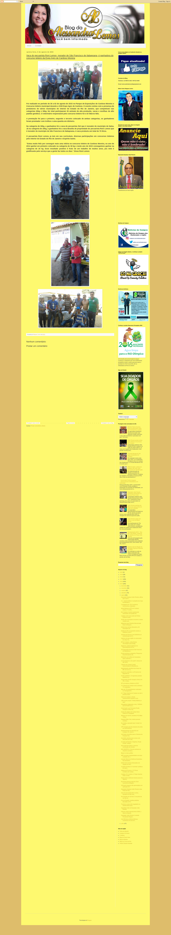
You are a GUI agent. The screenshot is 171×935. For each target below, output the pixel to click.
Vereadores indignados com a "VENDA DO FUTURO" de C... (131, 705)
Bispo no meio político (127, 753)
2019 (121, 574)
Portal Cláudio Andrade (126, 843)
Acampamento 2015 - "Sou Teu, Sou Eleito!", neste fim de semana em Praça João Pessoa (135, 534)
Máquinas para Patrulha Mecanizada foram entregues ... (131, 624)
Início (29, 46)
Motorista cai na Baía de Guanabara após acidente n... (131, 657)
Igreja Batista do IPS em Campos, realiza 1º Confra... (130, 609)
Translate (131, 419)
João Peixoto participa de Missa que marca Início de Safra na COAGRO (135, 507)
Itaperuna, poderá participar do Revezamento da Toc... (129, 646)
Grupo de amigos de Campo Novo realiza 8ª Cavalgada (130, 712)
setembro (124, 593)
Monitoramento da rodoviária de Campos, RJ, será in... (129, 731)
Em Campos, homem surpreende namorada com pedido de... (130, 612)
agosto (123, 595)
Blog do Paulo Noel (125, 837)
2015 (121, 583)
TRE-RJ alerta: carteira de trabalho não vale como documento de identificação (135, 468)
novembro (124, 588)
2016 (121, 581)
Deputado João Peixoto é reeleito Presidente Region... (130, 816)
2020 (121, 572)
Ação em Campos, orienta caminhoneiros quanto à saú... (130, 697)
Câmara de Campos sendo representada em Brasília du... (130, 665)
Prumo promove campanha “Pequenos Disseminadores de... (131, 654)
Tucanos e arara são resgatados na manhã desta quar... (130, 804)
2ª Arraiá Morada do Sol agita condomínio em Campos (134, 455)
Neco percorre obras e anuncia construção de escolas (129, 746)
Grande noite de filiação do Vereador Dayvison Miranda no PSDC (135, 548)
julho (122, 823)
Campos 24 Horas (124, 833)
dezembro (124, 586)
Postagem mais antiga (108, 423)
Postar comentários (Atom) (38, 426)
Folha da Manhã (124, 831)
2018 (121, 577)
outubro (123, 590)
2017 (121, 579)
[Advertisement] (70, 406)
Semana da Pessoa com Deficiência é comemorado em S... (131, 635)
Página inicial (70, 423)
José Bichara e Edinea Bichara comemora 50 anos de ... (129, 819)
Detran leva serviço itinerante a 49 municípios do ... (130, 627)
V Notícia (122, 835)
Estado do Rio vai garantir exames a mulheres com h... (131, 631)
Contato (38, 46)
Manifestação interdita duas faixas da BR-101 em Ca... (131, 669)
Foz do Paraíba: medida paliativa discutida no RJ (130, 801)
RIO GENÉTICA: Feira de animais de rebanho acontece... (131, 750)
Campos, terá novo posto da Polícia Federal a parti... (130, 616)
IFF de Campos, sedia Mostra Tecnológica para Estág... (129, 642)
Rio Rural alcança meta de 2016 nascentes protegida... (130, 782)
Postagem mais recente (33, 423)
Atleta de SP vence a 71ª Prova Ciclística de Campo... (129, 771)
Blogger (89, 920)
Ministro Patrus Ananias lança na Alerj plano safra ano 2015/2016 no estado (135, 428)
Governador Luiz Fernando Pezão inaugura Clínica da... (130, 708)
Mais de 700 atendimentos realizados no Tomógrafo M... (131, 690)
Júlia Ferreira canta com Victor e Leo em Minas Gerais (134, 520)
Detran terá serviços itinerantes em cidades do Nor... (130, 763)
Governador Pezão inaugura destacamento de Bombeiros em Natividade (129, 482)
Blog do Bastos (124, 839)
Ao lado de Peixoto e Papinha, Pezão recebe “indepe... (131, 742)
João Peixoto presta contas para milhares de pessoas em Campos (135, 442)
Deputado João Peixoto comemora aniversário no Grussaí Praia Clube (135, 493)
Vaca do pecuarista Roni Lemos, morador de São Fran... (130, 793)
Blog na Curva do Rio (125, 841)
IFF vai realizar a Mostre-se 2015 (130, 683)
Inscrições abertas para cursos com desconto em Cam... (130, 738)
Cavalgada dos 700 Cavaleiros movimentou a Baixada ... (129, 605)
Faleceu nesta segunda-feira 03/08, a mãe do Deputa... (131, 812)
